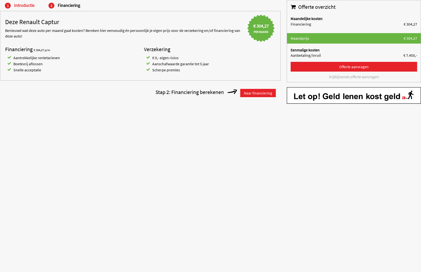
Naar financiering (258, 93)
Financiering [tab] (68, 5)
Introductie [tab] (24, 5)
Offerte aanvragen (354, 66)
